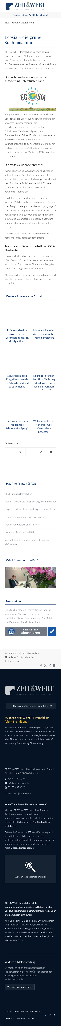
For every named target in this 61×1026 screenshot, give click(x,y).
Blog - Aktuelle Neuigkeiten (19, 22)
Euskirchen (46, 932)
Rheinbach (27, 936)
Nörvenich (21, 932)
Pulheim (20, 928)
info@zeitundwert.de (18, 783)
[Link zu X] (45, 665)
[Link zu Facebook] (41, 665)
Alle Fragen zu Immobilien (18, 493)
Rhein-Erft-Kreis (39, 920)
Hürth (37, 924)
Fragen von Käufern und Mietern (22, 524)
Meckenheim (40, 936)
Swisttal (17, 936)
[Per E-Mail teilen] (51, 452)
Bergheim (30, 928)
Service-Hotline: (30, 15)
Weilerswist (34, 932)
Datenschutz (11, 793)
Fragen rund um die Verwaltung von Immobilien (30, 509)
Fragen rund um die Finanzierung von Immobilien (30, 501)
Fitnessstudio (29, 179)
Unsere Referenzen (21, 847)
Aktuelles (10, 657)
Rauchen (15, 183)
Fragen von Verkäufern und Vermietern (25, 516)
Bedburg (40, 928)
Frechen (49, 928)
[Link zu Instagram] (54, 665)
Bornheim (10, 928)
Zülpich (21, 940)
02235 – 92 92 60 (16, 779)
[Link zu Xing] (50, 665)
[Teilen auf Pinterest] (41, 452)
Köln (7, 920)
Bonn (51, 936)
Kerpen (29, 924)
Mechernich (11, 940)
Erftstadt (20, 924)
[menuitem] (31, 15)
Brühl (44, 924)
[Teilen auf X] (20, 452)
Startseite (32, 652)
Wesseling (10, 932)
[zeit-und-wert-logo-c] (25, 6)
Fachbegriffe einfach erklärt (19, 532)
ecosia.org (35, 126)
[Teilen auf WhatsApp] (30, 452)
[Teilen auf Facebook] (10, 452)
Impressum (25, 793)
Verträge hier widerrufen (19, 986)
